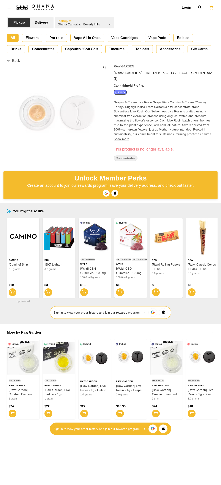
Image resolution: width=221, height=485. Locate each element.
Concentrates (126, 158)
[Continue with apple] (114, 193)
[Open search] (200, 7)
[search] (104, 67)
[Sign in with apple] (163, 312)
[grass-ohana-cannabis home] (35, 7)
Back (16, 60)
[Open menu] (9, 7)
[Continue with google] (106, 193)
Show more (121, 139)
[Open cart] (210, 7)
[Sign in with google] (152, 312)
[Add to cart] (12, 292)
